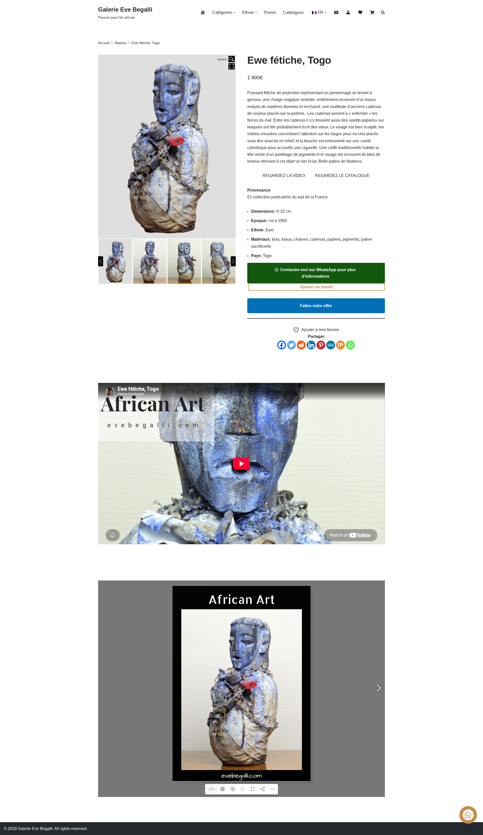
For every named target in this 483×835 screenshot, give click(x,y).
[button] (234, 13)
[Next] (233, 261)
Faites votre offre (316, 306)
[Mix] (340, 345)
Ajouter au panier (316, 287)
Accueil (103, 43)
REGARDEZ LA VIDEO (284, 175)
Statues (120, 43)
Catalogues (293, 12)
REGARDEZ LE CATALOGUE (342, 175)
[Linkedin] (311, 345)
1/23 (211, 789)
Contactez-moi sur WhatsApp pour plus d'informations (318, 273)
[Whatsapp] (350, 345)
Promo (270, 12)
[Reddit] (301, 345)
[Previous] (100, 261)
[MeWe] (330, 345)
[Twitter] (291, 345)
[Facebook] (281, 345)
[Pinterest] (320, 345)
